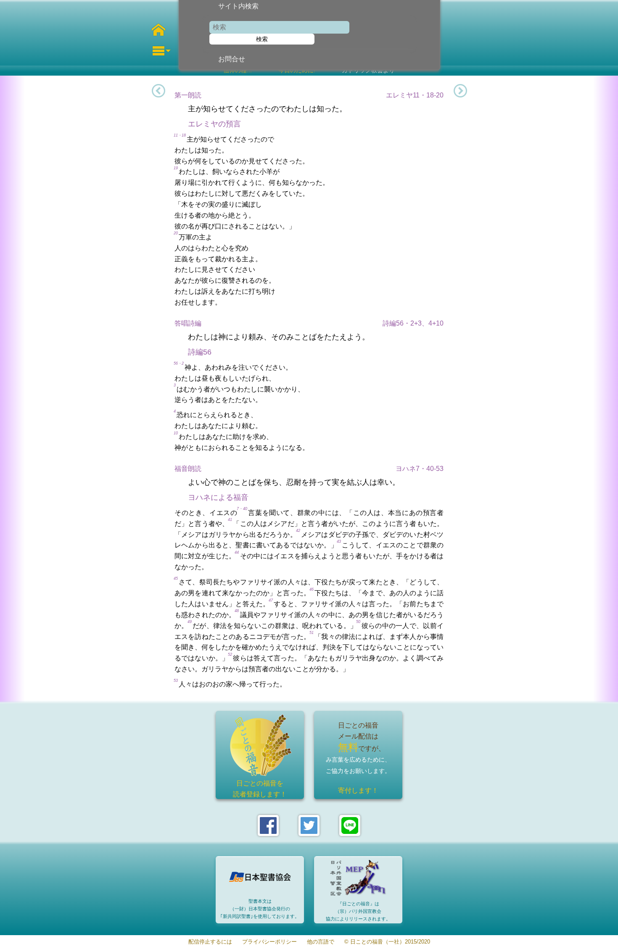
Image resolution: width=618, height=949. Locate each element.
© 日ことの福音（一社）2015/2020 (387, 942)
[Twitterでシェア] (309, 825)
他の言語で (320, 942)
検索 (262, 39)
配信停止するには (210, 942)
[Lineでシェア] (349, 825)
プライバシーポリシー (269, 942)
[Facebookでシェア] (268, 825)
